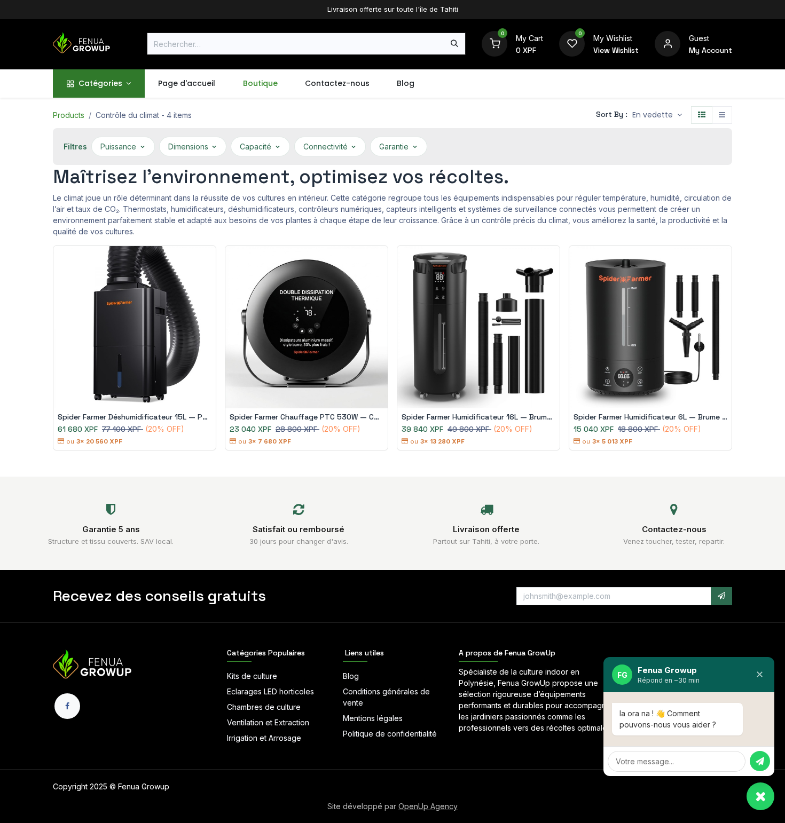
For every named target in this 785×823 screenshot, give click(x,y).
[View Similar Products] (210, 310)
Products (68, 115)
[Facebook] (67, 706)
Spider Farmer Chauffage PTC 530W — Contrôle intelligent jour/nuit (306, 417)
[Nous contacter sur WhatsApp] (760, 796)
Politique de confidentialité (390, 733)
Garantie (394, 146)
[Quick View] (210, 262)
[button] (657, 115)
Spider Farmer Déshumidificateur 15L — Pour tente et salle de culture (134, 417)
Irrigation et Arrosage (264, 737)
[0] (494, 43)
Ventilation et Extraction (268, 722)
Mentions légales (373, 718)
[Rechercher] (454, 43)
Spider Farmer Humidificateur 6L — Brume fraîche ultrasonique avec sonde (650, 417)
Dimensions (188, 146)
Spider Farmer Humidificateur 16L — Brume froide (478, 417)
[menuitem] (99, 83)
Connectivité (325, 146)
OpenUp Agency (428, 806)
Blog (351, 675)
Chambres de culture (264, 706)
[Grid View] (701, 115)
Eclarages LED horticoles (270, 691)
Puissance (118, 146)
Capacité (255, 146)
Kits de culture (252, 675)
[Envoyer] (760, 761)
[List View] (722, 115)
